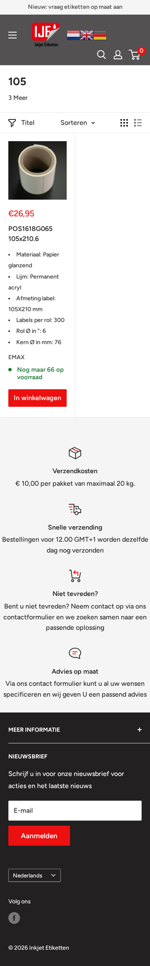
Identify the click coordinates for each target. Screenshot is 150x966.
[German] (100, 34)
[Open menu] (12, 35)
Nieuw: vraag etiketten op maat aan (75, 6)
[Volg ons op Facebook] (14, 918)
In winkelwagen (37, 398)
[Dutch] (73, 34)
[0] (135, 55)
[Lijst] (138, 123)
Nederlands (27, 875)
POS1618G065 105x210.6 (30, 234)
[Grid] (124, 123)
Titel (28, 123)
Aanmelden (39, 836)
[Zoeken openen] (101, 54)
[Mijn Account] (118, 54)
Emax (16, 357)
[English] (86, 34)
